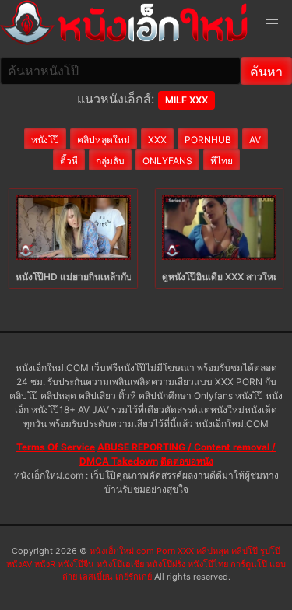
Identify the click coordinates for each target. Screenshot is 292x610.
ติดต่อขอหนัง (186, 461)
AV (255, 139)
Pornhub (208, 139)
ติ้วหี (69, 161)
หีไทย (221, 161)
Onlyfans (167, 161)
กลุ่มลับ (110, 161)
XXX (157, 139)
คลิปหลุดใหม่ (103, 139)
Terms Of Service (55, 447)
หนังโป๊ (45, 139)
